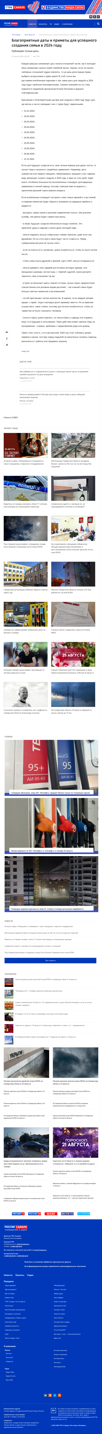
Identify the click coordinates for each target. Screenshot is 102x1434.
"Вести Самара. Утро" (12, 1338)
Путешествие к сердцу (61, 1322)
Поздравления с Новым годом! (15, 1318)
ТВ (51, 24)
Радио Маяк (10, 1372)
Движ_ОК (57, 1338)
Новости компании (60, 1354)
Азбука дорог (58, 1293)
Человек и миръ (59, 1309)
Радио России (10, 1376)
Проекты (19, 1275)
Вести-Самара (10, 1293)
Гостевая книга (59, 1358)
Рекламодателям (59, 1366)
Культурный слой (60, 1305)
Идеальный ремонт (60, 1326)
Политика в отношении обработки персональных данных (48, 1262)
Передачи (9, 1281)
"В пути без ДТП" (60, 1330)
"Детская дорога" (11, 1289)
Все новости (50, 961)
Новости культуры (60, 1301)
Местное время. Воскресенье (15, 1309)
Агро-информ (58, 1297)
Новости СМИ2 (11, 417)
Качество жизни (59, 1314)
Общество (25, 351)
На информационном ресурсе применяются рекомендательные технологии (55, 1266)
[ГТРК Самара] (15, 25)
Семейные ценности (12, 1326)
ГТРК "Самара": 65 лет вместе (15, 1301)
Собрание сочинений (12, 1330)
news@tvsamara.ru (23, 1244)
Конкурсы (43, 24)
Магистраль (9, 1305)
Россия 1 (9, 1353)
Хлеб (6, 1334)
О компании (67, 24)
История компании (60, 1350)
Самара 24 (9, 1361)
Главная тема (9, 1297)
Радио (56, 24)
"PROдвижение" (59, 1285)
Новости (32, 24)
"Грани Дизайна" (10, 1285)
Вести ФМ (9, 1380)
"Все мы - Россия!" (60, 1289)
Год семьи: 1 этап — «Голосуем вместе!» (67, 1334)
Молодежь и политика (13, 1314)
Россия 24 (9, 1357)
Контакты (57, 1362)
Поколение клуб (10, 1322)
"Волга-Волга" (59, 1318)
